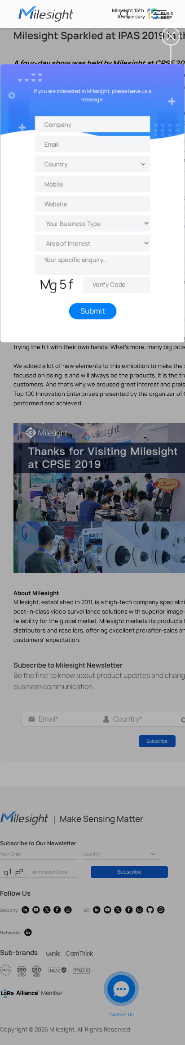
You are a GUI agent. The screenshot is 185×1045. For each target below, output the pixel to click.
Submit (93, 308)
